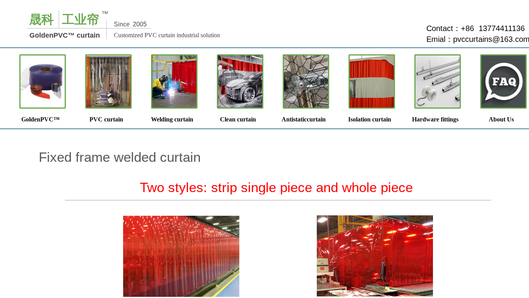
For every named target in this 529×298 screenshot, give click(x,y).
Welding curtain (172, 119)
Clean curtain (238, 119)
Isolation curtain (369, 119)
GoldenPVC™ (40, 119)
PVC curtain (106, 119)
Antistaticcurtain (304, 119)
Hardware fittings (435, 119)
